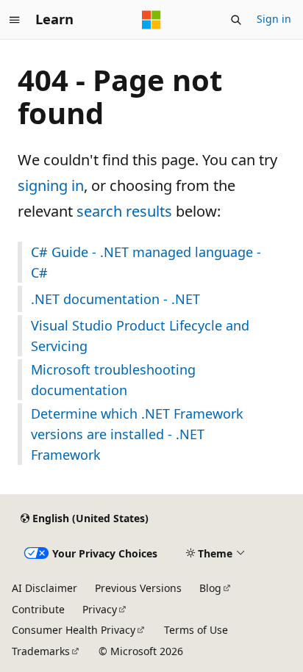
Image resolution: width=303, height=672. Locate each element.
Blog (210, 588)
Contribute (38, 609)
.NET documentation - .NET (115, 299)
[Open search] (236, 20)
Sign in (274, 19)
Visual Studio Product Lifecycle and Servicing (140, 336)
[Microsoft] (151, 19)
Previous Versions (138, 588)
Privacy (99, 609)
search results (124, 211)
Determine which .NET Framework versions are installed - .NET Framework (137, 434)
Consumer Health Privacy (73, 630)
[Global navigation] (14, 20)
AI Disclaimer (44, 588)
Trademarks (41, 651)
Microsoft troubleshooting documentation (113, 380)
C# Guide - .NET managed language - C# (146, 262)
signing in (51, 185)
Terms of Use (196, 630)
